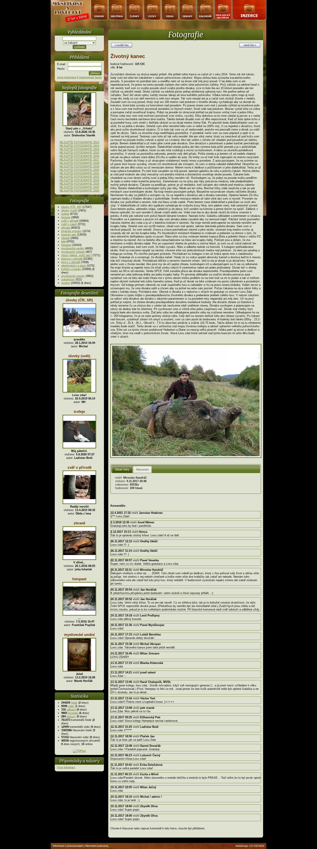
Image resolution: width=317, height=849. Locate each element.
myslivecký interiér (73, 251)
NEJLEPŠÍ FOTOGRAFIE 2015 (79, 152)
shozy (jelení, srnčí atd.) (76, 255)
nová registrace (66, 77)
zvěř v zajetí (69, 224)
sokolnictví (68, 279)
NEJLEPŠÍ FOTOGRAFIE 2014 (79, 149)
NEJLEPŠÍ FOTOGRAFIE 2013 (79, 145)
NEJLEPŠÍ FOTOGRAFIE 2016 (79, 156)
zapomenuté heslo (90, 77)
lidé (63, 241)
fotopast (66, 245)
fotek (74, 702)
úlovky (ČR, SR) (71, 207)
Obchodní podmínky (96, 845)
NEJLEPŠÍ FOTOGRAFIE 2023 (79, 180)
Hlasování (142, 469)
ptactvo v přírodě (71, 258)
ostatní (65, 283)
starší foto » (250, 45)
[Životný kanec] (185, 457)
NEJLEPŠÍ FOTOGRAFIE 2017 (79, 159)
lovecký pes (68, 234)
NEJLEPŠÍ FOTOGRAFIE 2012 (79, 142)
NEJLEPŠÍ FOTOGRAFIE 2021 (79, 173)
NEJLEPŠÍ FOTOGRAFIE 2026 (79, 190)
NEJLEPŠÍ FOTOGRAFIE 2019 (79, 166)
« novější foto (122, 45)
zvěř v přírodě (69, 220)
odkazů (71, 709)
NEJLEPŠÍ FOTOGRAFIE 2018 (79, 163)
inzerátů (73, 713)
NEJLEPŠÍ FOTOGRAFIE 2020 (79, 169)
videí (71, 706)
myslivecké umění (72, 248)
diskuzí (71, 716)
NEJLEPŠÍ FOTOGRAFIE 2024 (79, 183)
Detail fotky (122, 469)
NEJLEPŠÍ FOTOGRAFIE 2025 (79, 187)
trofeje (65, 213)
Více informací (66, 767)
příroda (65, 227)
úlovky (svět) (69, 210)
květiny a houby (71, 269)
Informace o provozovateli (68, 845)
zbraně (65, 238)
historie (65, 217)
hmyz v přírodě (70, 262)
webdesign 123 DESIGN (249, 845)
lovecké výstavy (71, 231)
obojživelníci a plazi (73, 265)
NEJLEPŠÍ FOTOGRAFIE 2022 (79, 176)
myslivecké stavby (73, 276)
